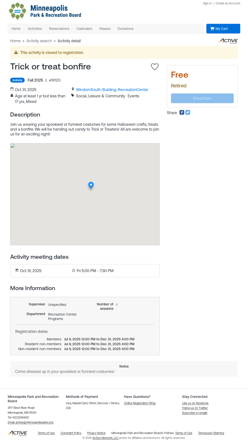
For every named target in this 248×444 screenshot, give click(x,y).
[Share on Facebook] (182, 113)
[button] (155, 67)
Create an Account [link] (228, 3)
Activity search (39, 41)
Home (15, 41)
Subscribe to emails (194, 413)
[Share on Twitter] (188, 113)
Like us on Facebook (195, 403)
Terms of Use (183, 433)
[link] (112, 89)
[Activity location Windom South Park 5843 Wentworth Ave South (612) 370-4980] (91, 183)
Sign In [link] (207, 3)
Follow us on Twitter (195, 408)
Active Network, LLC (106, 438)
